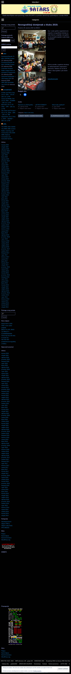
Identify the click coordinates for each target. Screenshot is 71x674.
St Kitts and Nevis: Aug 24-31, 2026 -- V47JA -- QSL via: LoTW (8, 94)
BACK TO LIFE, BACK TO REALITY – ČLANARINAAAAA (7, 331)
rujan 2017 (4, 255)
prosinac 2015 (5, 275)
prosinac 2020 (5, 207)
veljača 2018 (5, 245)
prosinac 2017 (5, 249)
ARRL (5, 124)
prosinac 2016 (5, 267)
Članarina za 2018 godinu (25, 104)
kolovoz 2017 (5, 257)
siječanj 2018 (5, 247)
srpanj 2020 (4, 209)
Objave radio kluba (29, 112)
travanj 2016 (5, 273)
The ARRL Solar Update (8, 126)
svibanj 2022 (5, 185)
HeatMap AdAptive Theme (42, 672)
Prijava (3, 533)
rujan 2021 (4, 197)
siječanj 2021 (5, 205)
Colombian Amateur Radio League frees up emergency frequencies (8, 70)
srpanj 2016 (4, 269)
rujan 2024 (4, 163)
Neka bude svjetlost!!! (58, 104)
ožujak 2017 (5, 265)
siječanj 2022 (5, 191)
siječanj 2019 (5, 235)
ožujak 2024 (5, 167)
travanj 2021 (5, 201)
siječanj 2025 (5, 159)
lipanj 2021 (4, 199)
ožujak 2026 (5, 147)
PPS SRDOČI (5, 527)
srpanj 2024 (4, 165)
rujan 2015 (4, 279)
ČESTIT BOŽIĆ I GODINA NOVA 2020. (30, 116)
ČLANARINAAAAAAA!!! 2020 (60, 116)
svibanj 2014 (5, 303)
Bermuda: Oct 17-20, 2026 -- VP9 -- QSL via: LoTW (8, 106)
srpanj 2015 (4, 281)
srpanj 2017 (4, 259)
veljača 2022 (5, 189)
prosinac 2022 (5, 181)
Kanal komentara (6, 537)
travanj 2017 (5, 263)
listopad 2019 (5, 227)
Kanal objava (5, 535)
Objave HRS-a (5, 523)
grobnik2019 (14, 664)
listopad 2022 (5, 183)
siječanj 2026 (5, 149)
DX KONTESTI (7, 90)
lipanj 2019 (4, 233)
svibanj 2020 (5, 213)
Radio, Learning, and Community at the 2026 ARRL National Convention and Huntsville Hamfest (8, 134)
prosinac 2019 (5, 223)
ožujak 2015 (5, 287)
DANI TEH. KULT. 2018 (7, 661)
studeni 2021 (5, 195)
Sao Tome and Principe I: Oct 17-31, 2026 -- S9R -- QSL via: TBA (8, 112)
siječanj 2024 (5, 169)
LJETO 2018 (63, 664)
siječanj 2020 (5, 221)
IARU (4, 53)
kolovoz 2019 (5, 229)
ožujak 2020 (5, 217)
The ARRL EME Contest (8, 128)
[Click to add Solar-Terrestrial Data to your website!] (15, 644)
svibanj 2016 (5, 271)
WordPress (31, 672)
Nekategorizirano (6, 521)
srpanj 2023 (4, 177)
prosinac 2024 (5, 161)
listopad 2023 (5, 173)
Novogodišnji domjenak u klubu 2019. (38, 24)
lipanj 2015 (4, 283)
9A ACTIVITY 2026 (6, 323)
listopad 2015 (5, 277)
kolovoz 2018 (5, 241)
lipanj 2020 (4, 211)
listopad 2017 (5, 253)
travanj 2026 (5, 145)
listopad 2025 (5, 153)
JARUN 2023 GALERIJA (25, 664)
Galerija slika (5, 664)
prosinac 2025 (5, 151)
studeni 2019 (5, 225)
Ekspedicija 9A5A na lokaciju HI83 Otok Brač (58, 661)
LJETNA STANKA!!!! (41, 104)
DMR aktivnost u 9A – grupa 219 (24, 661)
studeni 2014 (5, 295)
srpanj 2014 (4, 301)
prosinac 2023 (5, 171)
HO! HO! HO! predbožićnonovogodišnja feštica (8, 341)
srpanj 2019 (4, 231)
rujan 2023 (4, 175)
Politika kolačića (37, 671)
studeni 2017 (5, 251)
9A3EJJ (38, 28)
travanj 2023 (5, 179)
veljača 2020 (5, 219)
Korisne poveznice (54, 664)
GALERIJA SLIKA (53, 79)
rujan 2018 (4, 239)
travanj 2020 (5, 215)
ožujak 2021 (5, 203)
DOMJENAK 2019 (39, 661)
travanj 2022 (5, 187)
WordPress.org (5, 539)
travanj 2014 (5, 305)
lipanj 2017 (4, 261)
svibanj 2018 (5, 243)
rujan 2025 (4, 155)
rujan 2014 (4, 297)
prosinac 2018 (5, 237)
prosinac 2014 (5, 293)
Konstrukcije (37, 664)
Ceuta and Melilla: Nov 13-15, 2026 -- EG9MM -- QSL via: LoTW (8, 100)
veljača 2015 (5, 289)
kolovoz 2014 (5, 299)
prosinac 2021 (5, 193)
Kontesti (44, 664)
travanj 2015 (5, 285)
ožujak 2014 (5, 307)
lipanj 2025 (4, 157)
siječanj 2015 (5, 291)
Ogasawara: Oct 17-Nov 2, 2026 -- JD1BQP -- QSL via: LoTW (8, 118)
